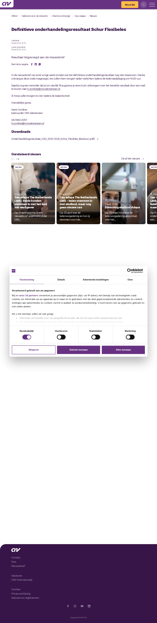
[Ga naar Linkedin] (89, 606)
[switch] (61, 337)
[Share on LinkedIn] (35, 64)
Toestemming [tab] (26, 279)
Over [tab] (130, 279)
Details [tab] (61, 279)
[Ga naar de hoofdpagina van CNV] (6, 3)
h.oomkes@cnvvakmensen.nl (43, 88)
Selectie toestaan (78, 350)
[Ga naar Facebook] (68, 606)
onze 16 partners (28, 295)
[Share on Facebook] (32, 64)
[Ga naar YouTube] (82, 606)
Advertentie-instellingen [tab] (96, 279)
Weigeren (34, 350)
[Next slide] (18, 159)
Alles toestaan (123, 350)
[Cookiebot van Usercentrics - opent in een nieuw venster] (131, 270)
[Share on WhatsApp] (39, 64)
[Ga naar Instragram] (75, 606)
